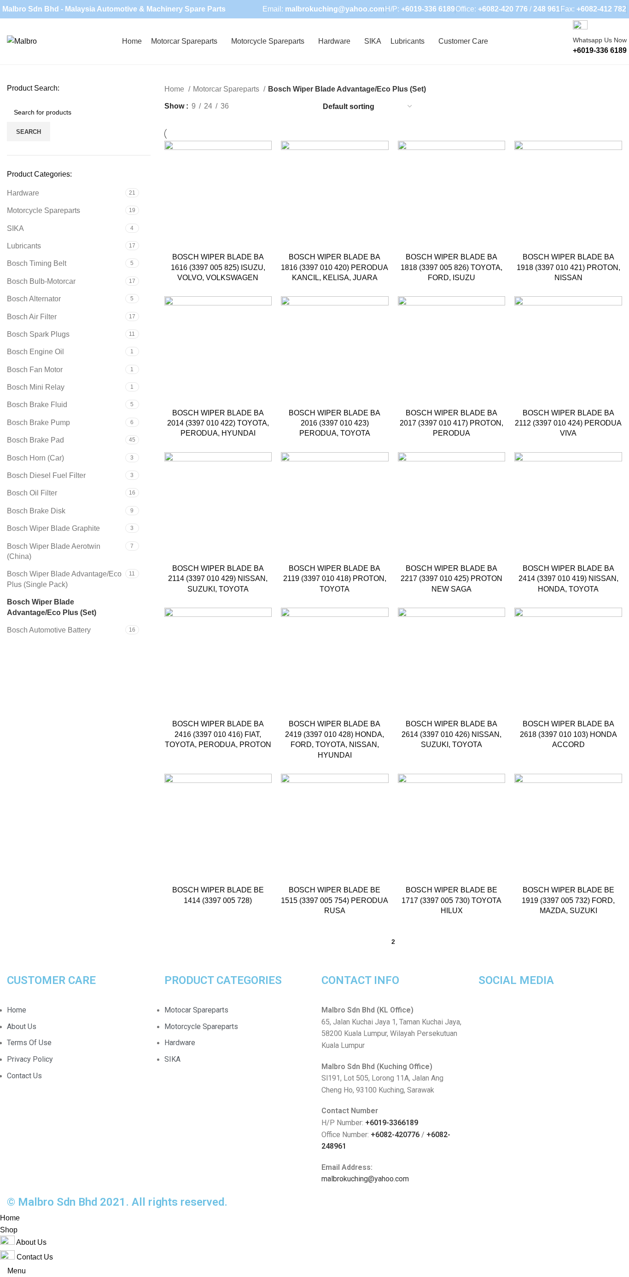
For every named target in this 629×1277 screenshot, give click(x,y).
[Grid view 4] (302, 106)
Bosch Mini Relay (35, 387)
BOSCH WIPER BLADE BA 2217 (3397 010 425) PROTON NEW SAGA (451, 578)
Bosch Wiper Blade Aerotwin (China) (53, 551)
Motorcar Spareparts (227, 89)
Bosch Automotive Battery (49, 630)
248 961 (546, 9)
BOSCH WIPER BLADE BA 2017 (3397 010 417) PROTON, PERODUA (451, 423)
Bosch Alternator (34, 299)
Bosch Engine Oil (35, 352)
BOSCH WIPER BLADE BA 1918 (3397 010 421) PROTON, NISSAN (568, 267)
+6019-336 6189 (428, 9)
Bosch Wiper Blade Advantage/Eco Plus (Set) (51, 607)
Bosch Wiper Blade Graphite (53, 528)
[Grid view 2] (268, 106)
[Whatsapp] (514, 1015)
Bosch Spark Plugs (38, 334)
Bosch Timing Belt (36, 263)
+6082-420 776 (503, 9)
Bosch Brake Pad (35, 440)
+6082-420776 (395, 1134)
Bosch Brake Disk (36, 511)
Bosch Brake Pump (38, 422)
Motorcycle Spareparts (43, 210)
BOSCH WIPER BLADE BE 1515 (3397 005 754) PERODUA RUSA (334, 900)
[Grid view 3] (285, 106)
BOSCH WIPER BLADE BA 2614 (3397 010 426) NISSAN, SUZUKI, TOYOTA (451, 734)
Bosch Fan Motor (35, 370)
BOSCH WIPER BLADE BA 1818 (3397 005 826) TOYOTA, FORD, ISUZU (451, 267)
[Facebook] (489, 1015)
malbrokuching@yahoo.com (365, 1178)
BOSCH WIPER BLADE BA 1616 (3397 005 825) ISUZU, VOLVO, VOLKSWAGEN (218, 267)
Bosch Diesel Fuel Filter (46, 475)
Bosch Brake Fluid (37, 404)
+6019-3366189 (391, 1122)
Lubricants (24, 246)
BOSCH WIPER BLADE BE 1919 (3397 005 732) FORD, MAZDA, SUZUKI (568, 900)
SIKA (15, 228)
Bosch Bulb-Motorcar (41, 281)
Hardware (23, 193)
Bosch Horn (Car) (35, 458)
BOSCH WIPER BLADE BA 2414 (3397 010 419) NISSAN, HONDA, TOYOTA (568, 578)
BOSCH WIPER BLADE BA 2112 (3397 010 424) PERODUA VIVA (568, 423)
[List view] (251, 106)
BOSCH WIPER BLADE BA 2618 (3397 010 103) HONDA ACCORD (568, 734)
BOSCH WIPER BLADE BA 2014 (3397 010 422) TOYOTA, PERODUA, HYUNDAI (218, 423)
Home (175, 89)
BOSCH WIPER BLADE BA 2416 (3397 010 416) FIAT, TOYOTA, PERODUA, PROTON (218, 734)
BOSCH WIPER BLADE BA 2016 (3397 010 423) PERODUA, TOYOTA (334, 423)
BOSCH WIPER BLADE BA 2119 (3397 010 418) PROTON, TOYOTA (334, 578)
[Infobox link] (314, 41)
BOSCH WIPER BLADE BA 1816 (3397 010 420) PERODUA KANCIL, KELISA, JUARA (334, 267)
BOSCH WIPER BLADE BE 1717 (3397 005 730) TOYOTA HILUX (451, 900)
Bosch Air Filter (32, 317)
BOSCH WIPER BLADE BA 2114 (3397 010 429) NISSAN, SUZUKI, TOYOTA (218, 578)
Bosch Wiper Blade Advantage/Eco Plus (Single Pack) (64, 579)
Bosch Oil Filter (32, 493)
